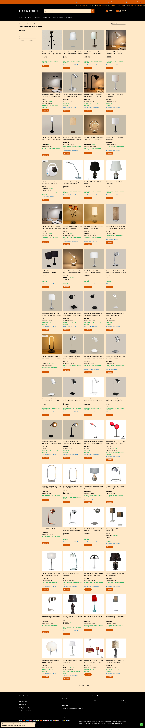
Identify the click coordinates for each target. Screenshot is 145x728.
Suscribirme (84, 29)
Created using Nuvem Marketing (84, 36)
